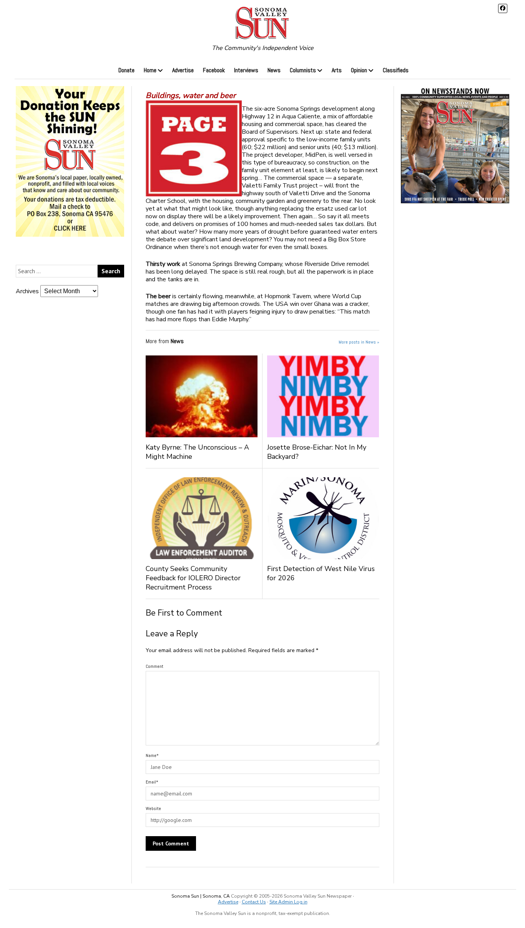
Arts (337, 70)
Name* (152, 755)
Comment (154, 666)
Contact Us (254, 902)
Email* (152, 782)
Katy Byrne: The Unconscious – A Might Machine (197, 452)
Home (150, 70)
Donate (126, 70)
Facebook (214, 70)
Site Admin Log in (288, 902)
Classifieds (396, 70)
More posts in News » (359, 342)
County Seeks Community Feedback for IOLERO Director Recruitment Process (193, 578)
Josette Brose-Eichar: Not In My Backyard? (316, 452)
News (274, 70)
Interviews (246, 70)
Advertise (183, 70)
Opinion (359, 70)
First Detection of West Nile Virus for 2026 (321, 573)
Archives (27, 291)
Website (153, 808)
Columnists (303, 70)
